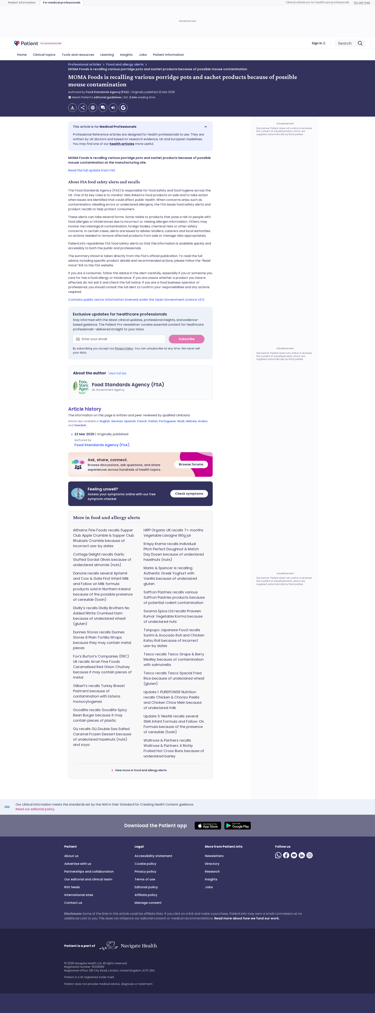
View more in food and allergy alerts (141, 770)
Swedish (80, 425)
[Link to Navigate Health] (128, 945)
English (105, 421)
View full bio (117, 373)
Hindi (180, 421)
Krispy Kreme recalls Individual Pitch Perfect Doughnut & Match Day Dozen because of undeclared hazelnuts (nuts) (174, 551)
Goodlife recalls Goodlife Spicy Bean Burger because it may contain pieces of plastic (100, 715)
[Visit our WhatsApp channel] (279, 855)
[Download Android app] (237, 826)
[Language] (92, 107)
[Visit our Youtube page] (295, 855)
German (117, 421)
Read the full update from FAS (91, 170)
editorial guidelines (108, 97)
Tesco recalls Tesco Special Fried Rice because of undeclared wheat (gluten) (174, 678)
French (142, 421)
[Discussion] (103, 107)
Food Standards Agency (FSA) (107, 92)
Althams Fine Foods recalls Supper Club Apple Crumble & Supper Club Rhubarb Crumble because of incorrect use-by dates (103, 538)
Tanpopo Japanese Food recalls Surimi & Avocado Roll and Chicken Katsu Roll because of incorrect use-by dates (174, 637)
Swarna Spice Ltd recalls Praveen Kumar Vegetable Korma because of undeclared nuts (173, 616)
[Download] (72, 107)
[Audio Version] (113, 107)
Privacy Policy (124, 348)
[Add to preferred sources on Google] (123, 107)
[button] (140, 126)
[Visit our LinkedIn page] (302, 855)
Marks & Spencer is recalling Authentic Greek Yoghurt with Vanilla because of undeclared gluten (170, 575)
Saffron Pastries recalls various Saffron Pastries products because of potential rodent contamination (174, 597)
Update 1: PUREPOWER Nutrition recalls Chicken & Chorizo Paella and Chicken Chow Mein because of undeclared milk (173, 700)
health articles (122, 144)
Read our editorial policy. (35, 809)
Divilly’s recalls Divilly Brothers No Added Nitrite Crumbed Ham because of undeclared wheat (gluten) (101, 615)
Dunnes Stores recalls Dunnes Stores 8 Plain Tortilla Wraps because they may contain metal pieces (102, 640)
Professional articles (84, 64)
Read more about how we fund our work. (246, 918)
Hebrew (191, 421)
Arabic (203, 421)
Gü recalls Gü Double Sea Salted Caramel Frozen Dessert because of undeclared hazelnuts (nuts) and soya (102, 736)
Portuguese (167, 421)
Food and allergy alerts (125, 64)
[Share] (82, 107)
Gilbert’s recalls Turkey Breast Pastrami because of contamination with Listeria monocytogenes (99, 693)
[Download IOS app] (208, 826)
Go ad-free (362, 2)
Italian (153, 421)
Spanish (130, 421)
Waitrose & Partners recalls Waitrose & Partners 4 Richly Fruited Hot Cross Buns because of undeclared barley (174, 748)
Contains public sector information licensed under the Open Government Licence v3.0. (136, 299)
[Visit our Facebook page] (287, 855)
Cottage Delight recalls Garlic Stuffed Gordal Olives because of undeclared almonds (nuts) (102, 559)
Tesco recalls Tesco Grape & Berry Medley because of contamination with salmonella (174, 659)
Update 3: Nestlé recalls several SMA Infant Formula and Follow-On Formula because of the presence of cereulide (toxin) (174, 724)
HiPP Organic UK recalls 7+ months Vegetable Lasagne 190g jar (173, 533)
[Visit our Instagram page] (310, 855)
